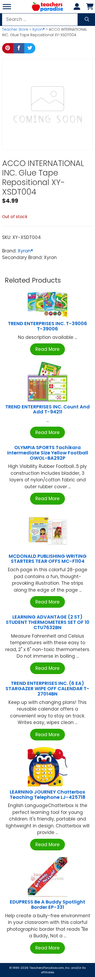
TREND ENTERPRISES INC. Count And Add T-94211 (47, 409)
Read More (47, 349)
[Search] (87, 19)
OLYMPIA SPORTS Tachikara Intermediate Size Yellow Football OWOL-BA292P (47, 452)
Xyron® (38, 29)
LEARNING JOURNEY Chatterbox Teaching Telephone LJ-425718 (48, 794)
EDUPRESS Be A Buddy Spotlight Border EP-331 (47, 904)
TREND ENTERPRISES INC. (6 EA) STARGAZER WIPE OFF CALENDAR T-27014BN (47, 688)
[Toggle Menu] (7, 6)
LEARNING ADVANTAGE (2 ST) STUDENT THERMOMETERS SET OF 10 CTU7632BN (47, 622)
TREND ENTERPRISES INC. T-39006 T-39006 (47, 326)
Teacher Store (15, 29)
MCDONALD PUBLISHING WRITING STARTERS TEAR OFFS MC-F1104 (48, 559)
